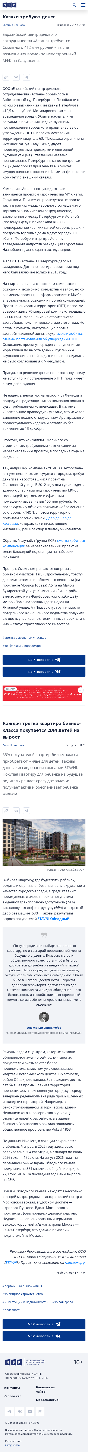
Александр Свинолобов (44, 1027)
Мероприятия (47, 1400)
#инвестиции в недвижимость (25, 1302)
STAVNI (10, 1262)
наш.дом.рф (75, 1262)
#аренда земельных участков (24, 637)
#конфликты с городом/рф (22, 646)
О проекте (12, 1396)
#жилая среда (63, 1302)
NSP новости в (41, 660)
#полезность (12, 1310)
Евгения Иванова (14, 25)
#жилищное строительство (23, 1294)
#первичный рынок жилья (22, 1286)
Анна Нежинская (13, 745)
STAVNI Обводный (54, 918)
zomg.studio (12, 1445)
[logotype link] (13, 5)
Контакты (12, 1387)
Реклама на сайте (45, 1389)
